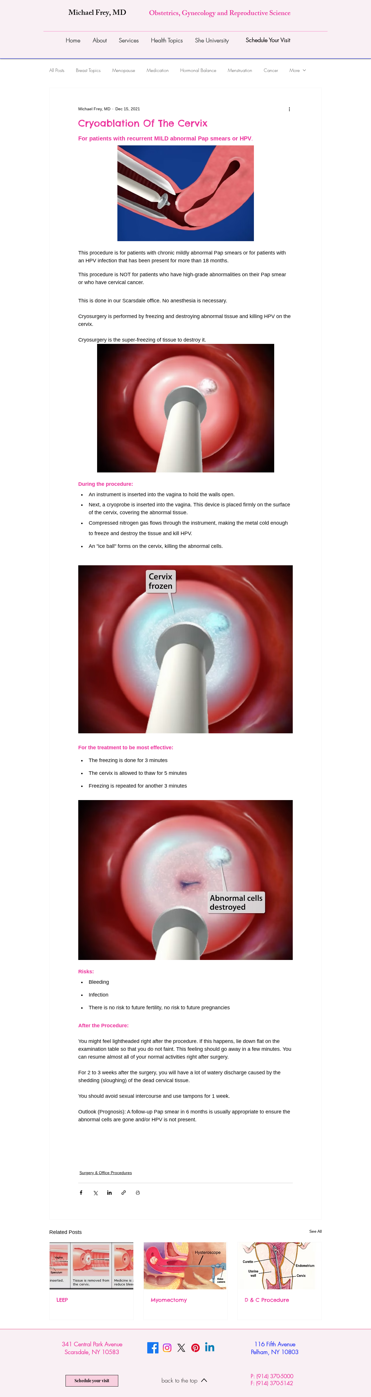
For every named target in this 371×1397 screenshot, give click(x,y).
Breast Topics (88, 70)
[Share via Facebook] (81, 1192)
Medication (158, 70)
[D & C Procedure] (279, 1265)
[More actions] (289, 108)
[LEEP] (91, 1265)
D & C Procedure (267, 1300)
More (295, 70)
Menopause (123, 70)
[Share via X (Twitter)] (95, 1192)
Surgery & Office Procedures (105, 1172)
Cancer (271, 70)
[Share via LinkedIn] (109, 1192)
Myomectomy (169, 1300)
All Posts (56, 70)
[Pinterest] (195, 1347)
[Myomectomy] (186, 1265)
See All (315, 1231)
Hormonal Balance (198, 70)
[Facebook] (153, 1347)
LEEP (62, 1300)
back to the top (180, 1380)
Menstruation (240, 70)
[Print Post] (138, 1192)
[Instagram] (167, 1347)
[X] (181, 1347)
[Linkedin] (209, 1347)
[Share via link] (123, 1192)
